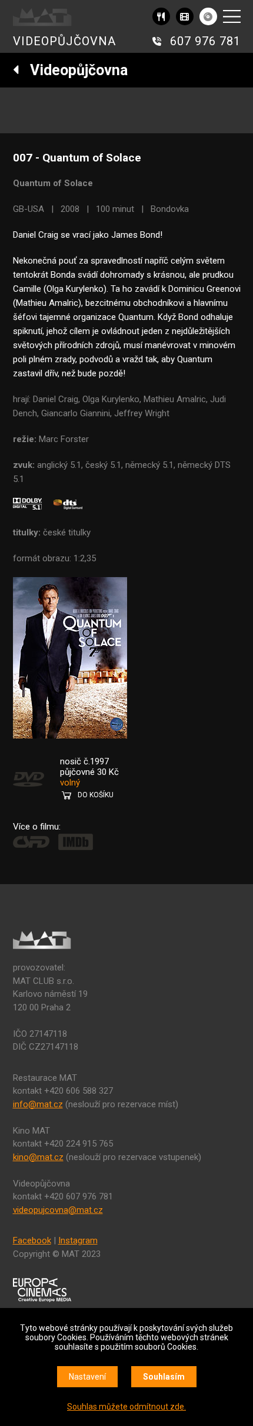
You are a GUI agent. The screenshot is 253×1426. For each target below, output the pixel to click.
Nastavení (87, 1376)
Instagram (78, 1240)
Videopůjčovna (73, 70)
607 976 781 (205, 41)
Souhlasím (164, 1376)
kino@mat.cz (38, 1157)
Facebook (32, 1240)
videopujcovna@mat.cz (58, 1210)
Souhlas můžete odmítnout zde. (126, 1406)
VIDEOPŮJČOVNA (64, 41)
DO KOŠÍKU (96, 795)
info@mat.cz (38, 1104)
